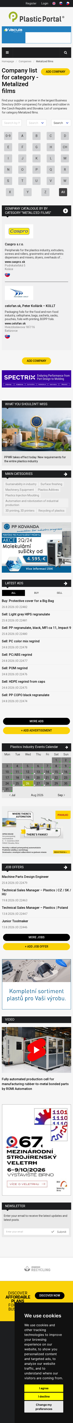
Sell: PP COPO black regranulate (25, 695)
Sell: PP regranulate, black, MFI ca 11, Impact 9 (36, 628)
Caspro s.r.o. (14, 244)
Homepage (8, 61)
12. (28, 771)
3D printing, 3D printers (19, 510)
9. (66, 766)
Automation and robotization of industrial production (31, 503)
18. (17, 777)
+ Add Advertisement (36, 730)
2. (66, 760)
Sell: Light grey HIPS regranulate (26, 614)
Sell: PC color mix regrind (21, 641)
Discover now (49, 1295)
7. (47, 766)
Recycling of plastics (51, 510)
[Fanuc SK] (36, 832)
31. (7, 789)
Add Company (55, 71)
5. (28, 766)
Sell (59, 593)
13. (38, 771)
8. (56, 766)
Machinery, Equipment (19, 489)
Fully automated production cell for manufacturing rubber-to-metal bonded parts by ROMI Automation (35, 1084)
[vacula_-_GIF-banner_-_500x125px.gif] (36, 35)
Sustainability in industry (20, 484)
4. (17, 766)
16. (66, 771)
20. (38, 777)
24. (7, 783)
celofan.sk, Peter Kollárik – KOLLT (30, 306)
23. (66, 777)
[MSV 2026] (36, 1150)
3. (7, 766)
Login (44, 3)
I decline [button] (44, 1396)
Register (31, 3)
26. (28, 783)
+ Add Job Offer (36, 946)
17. (7, 777)
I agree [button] (43, 1388)
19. (28, 777)
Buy (36, 593)
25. (17, 783)
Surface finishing (51, 484)
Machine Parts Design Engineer (25, 877)
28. (47, 783)
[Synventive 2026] (36, 379)
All (63, 192)
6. (38, 766)
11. (17, 771)
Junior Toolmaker (15, 921)
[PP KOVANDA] (36, 548)
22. (56, 777)
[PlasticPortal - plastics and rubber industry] (36, 17)
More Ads (37, 721)
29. (56, 783)
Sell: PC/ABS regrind (17, 655)
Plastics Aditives (48, 489)
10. (7, 771)
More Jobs (37, 937)
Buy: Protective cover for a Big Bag (28, 601)
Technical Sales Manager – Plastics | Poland (35, 908)
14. (47, 771)
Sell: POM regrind (15, 668)
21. (47, 777)
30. (66, 783)
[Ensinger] (36, 984)
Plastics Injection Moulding (22, 495)
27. (38, 783)
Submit (61, 1231)
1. (56, 760)
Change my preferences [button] (43, 1407)
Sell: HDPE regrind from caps (23, 681)
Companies (25, 61)
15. (56, 771)
